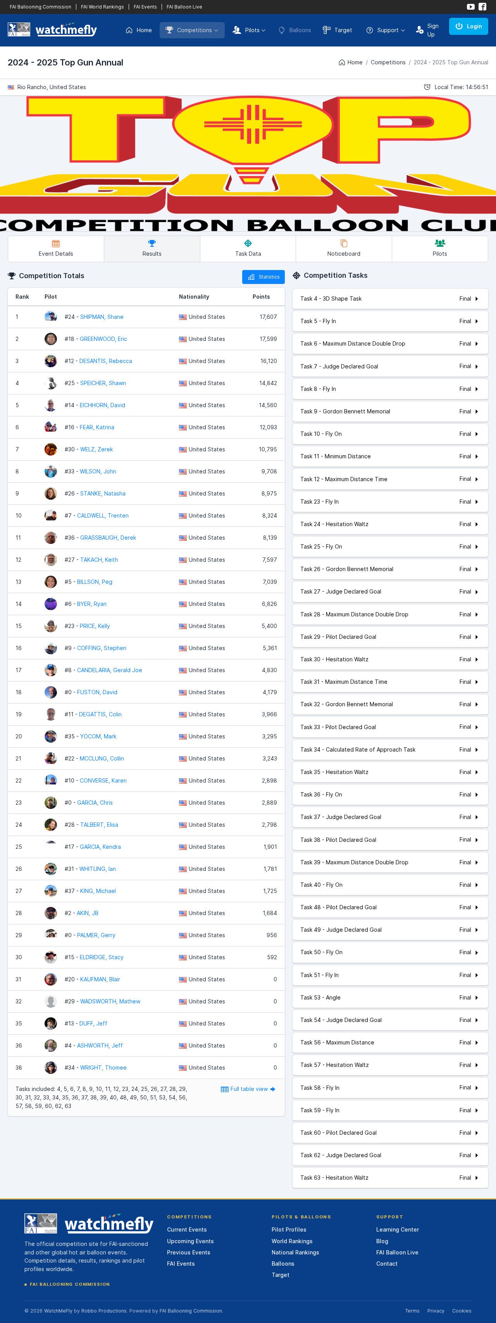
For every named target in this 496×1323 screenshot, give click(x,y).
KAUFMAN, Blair (100, 979)
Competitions (194, 30)
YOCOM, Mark (98, 736)
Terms (412, 1311)
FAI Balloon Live (184, 7)
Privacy (435, 1311)
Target (343, 30)
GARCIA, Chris (95, 802)
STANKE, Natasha (103, 493)
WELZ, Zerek (96, 449)
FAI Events (145, 7)
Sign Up (433, 30)
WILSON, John (98, 471)
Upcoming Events (190, 1241)
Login (474, 26)
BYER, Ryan (92, 603)
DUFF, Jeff (93, 1023)
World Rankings (292, 1241)
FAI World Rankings (102, 7)
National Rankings (295, 1252)
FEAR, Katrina (97, 427)
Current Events (187, 1229)
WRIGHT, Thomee (103, 1067)
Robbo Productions (104, 1311)
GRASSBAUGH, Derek (108, 537)
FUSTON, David (97, 692)
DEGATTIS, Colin (100, 714)
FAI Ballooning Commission (40, 7)
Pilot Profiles (289, 1229)
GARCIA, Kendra (100, 846)
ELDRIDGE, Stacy (102, 957)
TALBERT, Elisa (99, 824)
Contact (387, 1263)
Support (388, 30)
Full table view (250, 1089)
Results (152, 253)
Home (144, 30)
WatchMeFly (58, 1311)
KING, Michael (98, 891)
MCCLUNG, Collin (102, 758)
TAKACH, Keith (99, 559)
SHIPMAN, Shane (102, 316)
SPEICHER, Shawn (103, 383)
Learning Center (397, 1229)
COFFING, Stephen (101, 648)
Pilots (252, 30)
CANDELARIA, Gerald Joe (109, 670)
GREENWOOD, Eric (103, 338)
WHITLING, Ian (97, 868)
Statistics (269, 277)
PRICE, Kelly (95, 626)
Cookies (462, 1311)
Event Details (56, 253)
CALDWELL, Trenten (103, 515)
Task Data (248, 253)
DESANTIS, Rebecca (105, 361)
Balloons (283, 1263)
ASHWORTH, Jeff (100, 1045)
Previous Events (188, 1252)
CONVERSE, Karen (103, 780)
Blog (382, 1241)
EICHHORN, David (102, 405)
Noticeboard (343, 253)
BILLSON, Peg (94, 581)
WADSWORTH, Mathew (110, 1001)
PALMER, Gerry (96, 935)
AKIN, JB (87, 913)
